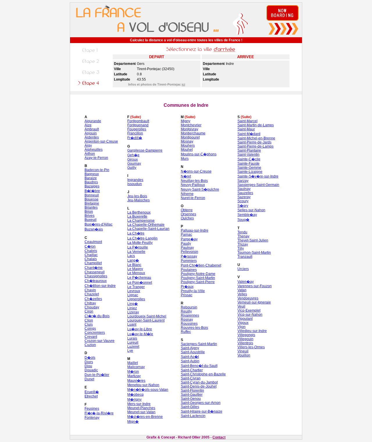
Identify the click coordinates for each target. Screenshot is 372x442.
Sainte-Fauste (248, 163)
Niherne (187, 194)
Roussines (189, 324)
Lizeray (133, 312)
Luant (131, 324)
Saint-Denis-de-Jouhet (199, 386)
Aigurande (93, 121)
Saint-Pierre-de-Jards (254, 142)
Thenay (243, 236)
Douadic (91, 370)
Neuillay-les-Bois (194, 181)
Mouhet (187, 150)
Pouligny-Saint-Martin (198, 278)
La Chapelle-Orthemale (145, 225)
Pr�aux (187, 287)
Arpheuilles (94, 150)
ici (183, 84)
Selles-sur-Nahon (251, 210)
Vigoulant (245, 319)
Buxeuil (90, 220)
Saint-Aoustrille (193, 352)
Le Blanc (134, 265)
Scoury (242, 201)
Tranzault (244, 257)
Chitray (90, 303)
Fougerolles (136, 129)
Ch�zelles (93, 299)
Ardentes (92, 137)
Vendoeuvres (247, 298)
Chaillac (91, 255)
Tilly (240, 248)
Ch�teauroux (96, 281)
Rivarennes (190, 315)
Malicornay (136, 367)
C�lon (90, 246)
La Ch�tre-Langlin (142, 238)
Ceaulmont (93, 242)
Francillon (135, 133)
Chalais (91, 259)
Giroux (132, 159)
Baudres (91, 182)
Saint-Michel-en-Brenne (256, 138)
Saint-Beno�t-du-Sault (199, 366)
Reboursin (189, 307)
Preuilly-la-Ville (193, 291)
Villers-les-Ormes (251, 347)
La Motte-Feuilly (140, 243)
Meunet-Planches (141, 408)
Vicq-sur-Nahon (249, 315)
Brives (89, 216)
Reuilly (186, 311)
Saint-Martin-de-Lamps (255, 125)
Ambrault (92, 129)
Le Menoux (136, 273)
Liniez (132, 308)
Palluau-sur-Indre (194, 230)
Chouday (92, 307)
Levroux (133, 291)
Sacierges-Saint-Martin (199, 344)
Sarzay (242, 181)
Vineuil (242, 351)
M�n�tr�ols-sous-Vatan (147, 390)
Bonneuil (92, 195)
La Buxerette (137, 216)
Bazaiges (92, 186)
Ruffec (186, 332)
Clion (89, 320)
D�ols (90, 358)
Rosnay (187, 319)
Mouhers (188, 145)
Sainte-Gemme (249, 168)
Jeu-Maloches (138, 200)
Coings (90, 328)
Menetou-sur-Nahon (143, 385)
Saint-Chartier (192, 370)
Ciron (89, 311)
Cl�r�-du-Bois (97, 316)
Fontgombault (138, 121)
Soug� (243, 220)
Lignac (132, 295)
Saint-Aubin (190, 361)
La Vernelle (136, 252)
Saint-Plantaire (249, 150)
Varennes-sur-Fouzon (254, 286)
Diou (88, 366)
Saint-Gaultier (192, 395)
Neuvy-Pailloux (193, 185)
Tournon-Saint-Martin (254, 253)
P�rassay (189, 256)
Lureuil (132, 342)
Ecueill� (92, 392)
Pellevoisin (189, 252)
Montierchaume (193, 133)
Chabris (91, 251)
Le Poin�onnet (139, 283)
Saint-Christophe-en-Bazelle (203, 374)
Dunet (89, 379)
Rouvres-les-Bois (194, 328)
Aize (88, 125)
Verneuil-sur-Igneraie (254, 302)
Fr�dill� (134, 138)
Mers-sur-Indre (139, 404)
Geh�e (133, 155)
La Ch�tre (135, 233)
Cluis (89, 324)
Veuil (241, 306)
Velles (242, 294)
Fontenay (92, 418)
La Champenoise (141, 221)
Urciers (243, 269)
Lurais (132, 338)
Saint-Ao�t (190, 357)
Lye (130, 351)
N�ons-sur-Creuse (196, 171)
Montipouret (190, 137)
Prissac (186, 295)
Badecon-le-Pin (97, 170)
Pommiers (189, 261)
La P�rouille (137, 247)
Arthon (90, 154)
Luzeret (133, 347)
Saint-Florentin (192, 390)
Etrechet (91, 396)
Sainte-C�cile (248, 159)
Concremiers (95, 333)
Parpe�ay (189, 239)
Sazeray (244, 197)
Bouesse (92, 199)
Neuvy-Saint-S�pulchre (200, 189)
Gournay (134, 163)
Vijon (241, 327)
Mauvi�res (136, 381)
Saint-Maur (246, 129)
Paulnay (187, 248)
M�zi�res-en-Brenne (145, 417)
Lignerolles (136, 299)
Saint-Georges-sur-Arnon (201, 403)
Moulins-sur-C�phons (199, 154)
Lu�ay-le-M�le (140, 334)
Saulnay (244, 189)
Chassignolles (96, 276)
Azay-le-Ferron (96, 158)
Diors (89, 362)
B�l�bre (92, 191)
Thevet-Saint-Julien (252, 240)
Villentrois (245, 343)
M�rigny (134, 399)
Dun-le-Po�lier (97, 375)
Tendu (242, 232)
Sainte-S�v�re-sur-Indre (257, 176)
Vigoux (242, 323)
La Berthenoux (139, 212)
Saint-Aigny (190, 348)
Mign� (133, 422)
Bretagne (92, 203)
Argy (88, 145)
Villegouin (245, 339)
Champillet (93, 263)
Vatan (241, 290)
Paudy (186, 244)
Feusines (92, 409)
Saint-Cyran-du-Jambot (199, 382)
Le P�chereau (139, 278)
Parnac (186, 234)
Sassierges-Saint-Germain (258, 185)
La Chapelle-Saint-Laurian (148, 229)
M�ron (133, 372)
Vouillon (243, 355)
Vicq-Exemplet (248, 310)
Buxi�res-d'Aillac (98, 224)
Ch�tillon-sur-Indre (100, 286)
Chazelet (92, 294)
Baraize (91, 178)
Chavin (90, 290)
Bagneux (92, 174)
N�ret (186, 176)
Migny (185, 121)
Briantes (91, 207)
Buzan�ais (94, 229)
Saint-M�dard (248, 134)
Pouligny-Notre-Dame (198, 274)
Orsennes (188, 214)
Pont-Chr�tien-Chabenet (201, 265)
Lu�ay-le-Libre (139, 329)
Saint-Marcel (247, 121)
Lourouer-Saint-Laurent (145, 320)
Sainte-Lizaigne (249, 172)
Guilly (131, 168)
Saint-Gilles (190, 407)
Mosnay (187, 141)
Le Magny (135, 269)
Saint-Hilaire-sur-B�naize (201, 411)
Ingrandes (135, 180)
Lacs (131, 256)
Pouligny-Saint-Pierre (198, 282)
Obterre (187, 210)
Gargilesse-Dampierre (144, 150)
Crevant (91, 337)
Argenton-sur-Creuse (101, 141)
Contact (219, 437)
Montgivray (189, 129)
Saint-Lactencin (193, 416)
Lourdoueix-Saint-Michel (146, 316)
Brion (89, 212)
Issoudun (134, 184)
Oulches (187, 218)
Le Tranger (136, 287)
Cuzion (90, 345)
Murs (185, 159)
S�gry (242, 206)
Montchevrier (191, 125)
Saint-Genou (191, 399)
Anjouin (91, 133)
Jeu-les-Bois (137, 196)
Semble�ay (247, 215)
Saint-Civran (191, 378)
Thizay (242, 244)
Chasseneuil (95, 272)
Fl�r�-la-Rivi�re (99, 413)
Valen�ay (245, 282)
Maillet (132, 363)
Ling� (132, 304)
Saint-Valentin (248, 154)
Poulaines (189, 270)
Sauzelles (245, 193)
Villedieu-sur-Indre (252, 331)
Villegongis (246, 335)
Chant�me (94, 268)
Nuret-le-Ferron (193, 198)
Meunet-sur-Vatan (141, 412)
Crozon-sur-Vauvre (100, 341)
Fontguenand (138, 125)
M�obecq (135, 395)
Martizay (134, 376)
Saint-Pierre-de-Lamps (255, 146)
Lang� (133, 260)
